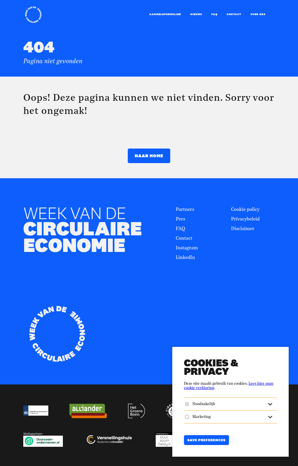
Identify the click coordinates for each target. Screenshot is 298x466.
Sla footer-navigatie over (186, 189)
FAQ (214, 14)
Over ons (258, 14)
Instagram (187, 248)
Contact (234, 14)
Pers (180, 219)
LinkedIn (185, 257)
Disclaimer (242, 229)
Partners (185, 209)
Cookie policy (245, 209)
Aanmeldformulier (165, 14)
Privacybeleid (245, 219)
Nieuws (196, 14)
